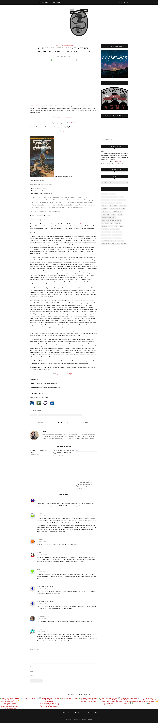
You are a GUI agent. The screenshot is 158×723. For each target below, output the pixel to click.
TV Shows (120, 240)
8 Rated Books (58, 45)
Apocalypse (105, 194)
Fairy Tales (112, 202)
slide (121, 226)
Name (31, 667)
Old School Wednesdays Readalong (112, 220)
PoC (112, 223)
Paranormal (105, 223)
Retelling (117, 223)
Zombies (123, 243)
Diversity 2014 (122, 199)
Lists (109, 211)
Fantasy (119, 202)
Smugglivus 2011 (106, 232)
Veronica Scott (43, 616)
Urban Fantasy (106, 243)
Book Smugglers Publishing (109, 197)
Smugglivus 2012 (117, 232)
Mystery (119, 214)
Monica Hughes (42, 414)
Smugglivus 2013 (106, 234)
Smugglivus (105, 229)
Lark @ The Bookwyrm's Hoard (49, 499)
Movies (113, 214)
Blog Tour (113, 194)
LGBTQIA (104, 211)
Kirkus (118, 208)
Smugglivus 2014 (117, 234)
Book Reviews (69, 45)
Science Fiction (68, 414)
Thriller (113, 240)
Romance (104, 226)
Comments (41, 422)
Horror (112, 208)
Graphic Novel (114, 205)
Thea (86, 422)
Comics (122, 197)
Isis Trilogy (33, 414)
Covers (114, 199)
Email (31, 671)
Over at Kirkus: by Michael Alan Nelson (63, 452)
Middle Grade (105, 214)
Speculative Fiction (107, 237)
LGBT (123, 208)
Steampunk (118, 237)
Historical (105, 208)
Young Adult (78, 414)
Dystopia (104, 202)
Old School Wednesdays (36, 106)
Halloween (123, 205)
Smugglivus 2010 (114, 229)
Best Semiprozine (121, 161)
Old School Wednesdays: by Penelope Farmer (84, 484)
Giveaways (104, 205)
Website (32, 675)
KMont (73, 123)
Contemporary (106, 199)
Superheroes (105, 240)
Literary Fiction (117, 211)
